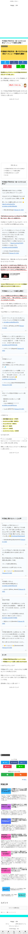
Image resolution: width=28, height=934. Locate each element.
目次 (12, 165)
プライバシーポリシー (14, 926)
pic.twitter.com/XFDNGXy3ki (9, 345)
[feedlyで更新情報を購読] (7, 774)
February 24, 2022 (19, 210)
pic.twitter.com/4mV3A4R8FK (10, 247)
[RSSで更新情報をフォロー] (20, 774)
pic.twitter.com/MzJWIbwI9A (9, 206)
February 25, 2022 (14, 253)
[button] (25, 439)
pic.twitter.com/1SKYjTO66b (9, 617)
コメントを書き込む (14, 907)
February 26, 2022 (7, 385)
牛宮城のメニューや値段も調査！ (13, 170)
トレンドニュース (5, 755)
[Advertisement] (14, 24)
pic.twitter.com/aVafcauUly (9, 379)
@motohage (14, 536)
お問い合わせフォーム (20, 923)
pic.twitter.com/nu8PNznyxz (9, 405)
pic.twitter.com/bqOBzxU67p (11, 322)
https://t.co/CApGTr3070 (17, 243)
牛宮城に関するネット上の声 (12, 172)
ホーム (7, 923)
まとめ (6, 175)
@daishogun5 (21, 536)
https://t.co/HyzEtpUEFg (8, 204)
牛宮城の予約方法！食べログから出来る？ (15, 168)
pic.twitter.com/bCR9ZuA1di (9, 585)
